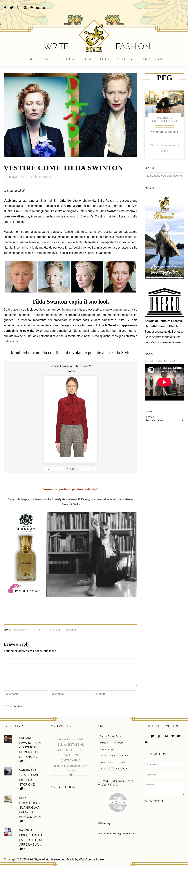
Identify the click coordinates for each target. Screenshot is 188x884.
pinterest (54, 630)
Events (125, 755)
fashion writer (107, 761)
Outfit (122, 761)
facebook (20, 630)
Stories (67, 59)
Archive (149, 417)
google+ (71, 630)
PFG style (118, 742)
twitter (37, 630)
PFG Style (34, 859)
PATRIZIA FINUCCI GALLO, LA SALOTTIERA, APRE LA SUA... (31, 837)
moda (103, 768)
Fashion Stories (41, 177)
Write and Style (119, 768)
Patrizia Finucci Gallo (164, 119)
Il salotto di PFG (97, 59)
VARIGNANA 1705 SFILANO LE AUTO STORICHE (29, 777)
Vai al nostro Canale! (160, 361)
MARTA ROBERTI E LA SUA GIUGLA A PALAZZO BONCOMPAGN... (31, 807)
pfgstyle (104, 742)
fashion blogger (108, 755)
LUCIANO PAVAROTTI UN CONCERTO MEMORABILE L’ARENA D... (30, 747)
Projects (122, 59)
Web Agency (87, 859)
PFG (24, 177)
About (45, 59)
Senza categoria (108, 749)
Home (29, 59)
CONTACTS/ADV (152, 59)
